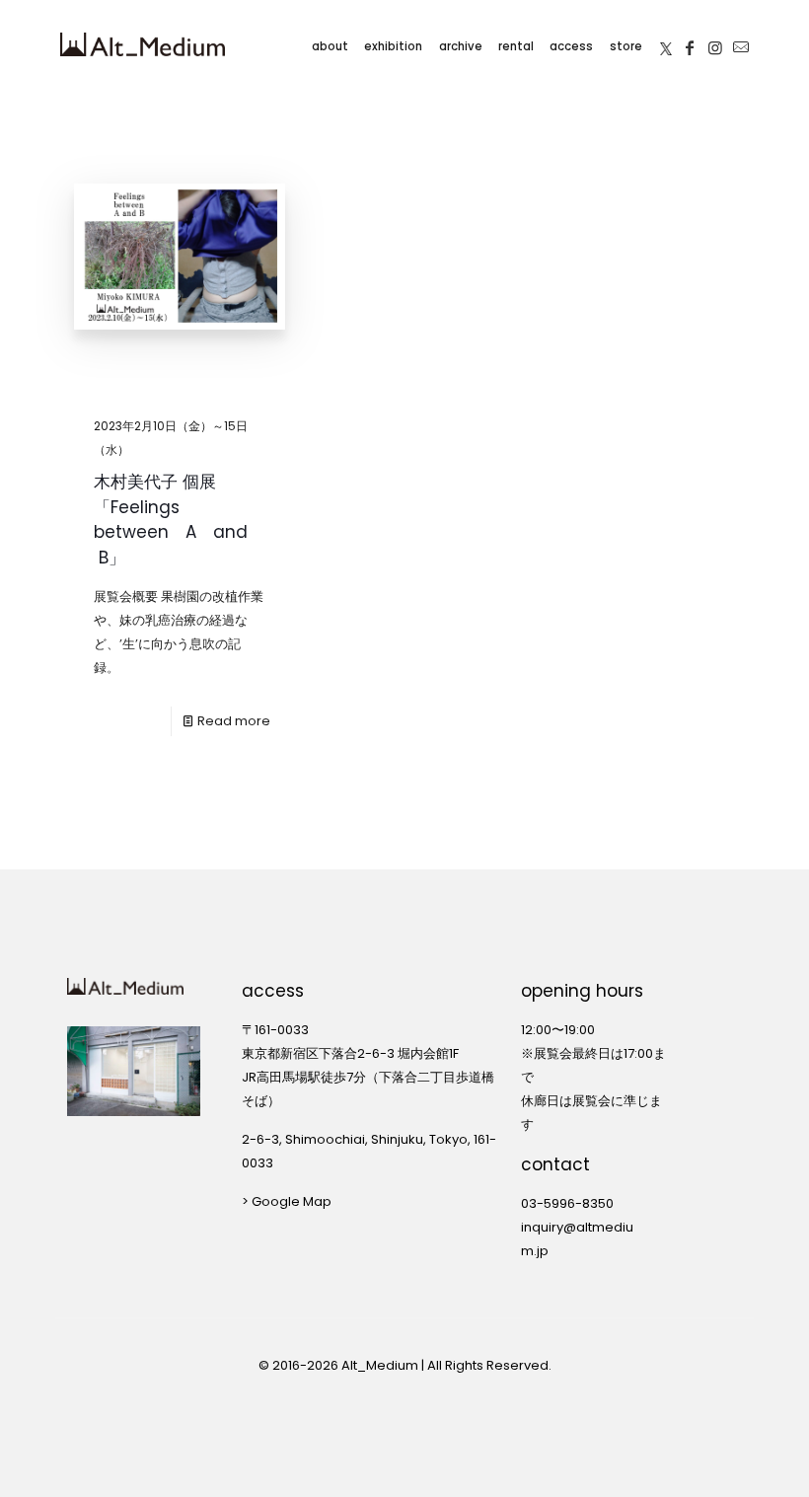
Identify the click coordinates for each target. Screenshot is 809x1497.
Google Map (291, 1201)
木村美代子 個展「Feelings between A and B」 (171, 519)
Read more (233, 720)
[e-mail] (741, 45)
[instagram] (715, 45)
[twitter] (666, 44)
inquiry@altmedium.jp (577, 1239)
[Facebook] (690, 45)
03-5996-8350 (567, 1203)
